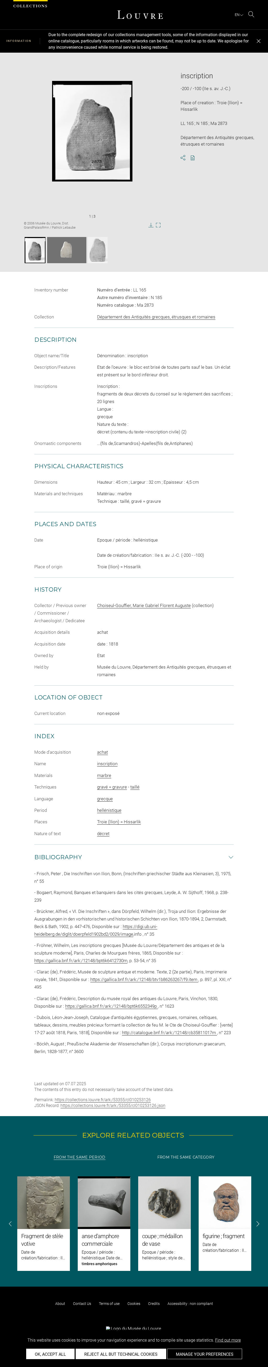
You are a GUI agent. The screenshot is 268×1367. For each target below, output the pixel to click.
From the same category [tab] (185, 1157)
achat (102, 752)
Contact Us (82, 1304)
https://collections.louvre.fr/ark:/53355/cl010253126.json (112, 1105)
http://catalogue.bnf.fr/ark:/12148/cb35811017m (169, 1032)
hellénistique (109, 810)
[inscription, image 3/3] (97, 250)
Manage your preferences (204, 1354)
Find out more (228, 1340)
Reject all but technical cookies (121, 1354)
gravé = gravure (112, 787)
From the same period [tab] (79, 1157)
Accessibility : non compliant (190, 1304)
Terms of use (109, 1304)
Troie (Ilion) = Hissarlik (119, 821)
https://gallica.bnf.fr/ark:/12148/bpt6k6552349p (111, 1006)
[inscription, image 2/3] (66, 250)
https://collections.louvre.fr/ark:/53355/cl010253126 (103, 1099)
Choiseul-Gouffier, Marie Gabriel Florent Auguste (144, 605)
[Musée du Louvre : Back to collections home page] (140, 14)
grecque (105, 798)
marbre (104, 775)
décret (103, 833)
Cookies (133, 1304)
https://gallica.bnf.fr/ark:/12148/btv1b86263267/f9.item (144, 979)
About (60, 1304)
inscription (107, 763)
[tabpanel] (134, 1223)
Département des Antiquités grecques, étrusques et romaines (156, 316)
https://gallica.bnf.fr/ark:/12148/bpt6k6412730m (80, 960)
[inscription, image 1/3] (35, 250)
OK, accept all (50, 1354)
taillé (134, 787)
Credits (154, 1304)
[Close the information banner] (258, 41)
